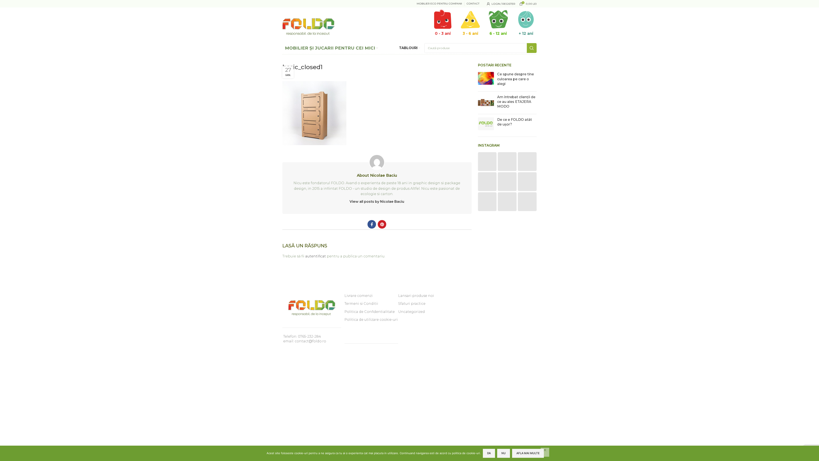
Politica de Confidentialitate (369, 312)
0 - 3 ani (443, 33)
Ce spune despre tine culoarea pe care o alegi (515, 79)
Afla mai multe (528, 453)
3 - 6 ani (470, 33)
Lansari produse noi (416, 296)
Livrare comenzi (358, 296)
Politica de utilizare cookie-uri (371, 320)
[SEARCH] (532, 48)
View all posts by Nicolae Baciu (377, 202)
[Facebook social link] (371, 224)
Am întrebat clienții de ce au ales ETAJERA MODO (516, 102)
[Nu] (545, 452)
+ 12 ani (526, 33)
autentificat (315, 256)
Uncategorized (411, 312)
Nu (503, 453)
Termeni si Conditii (361, 304)
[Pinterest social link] (382, 224)
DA (489, 453)
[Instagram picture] (487, 161)
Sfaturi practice (411, 304)
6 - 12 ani (498, 33)
